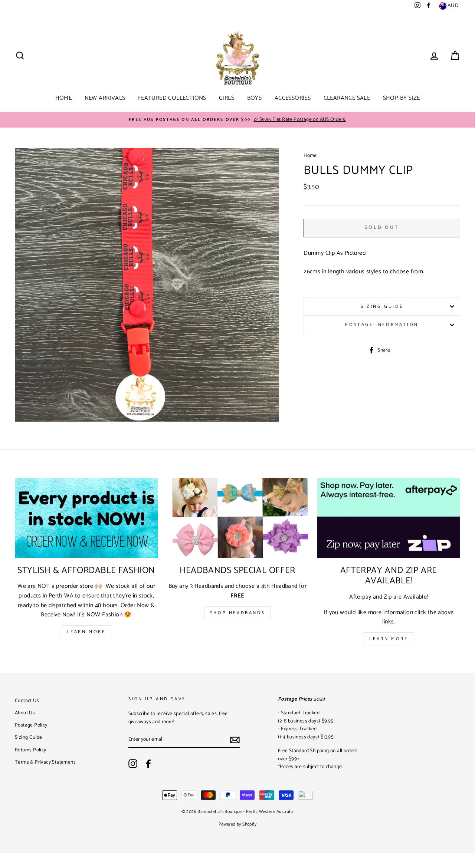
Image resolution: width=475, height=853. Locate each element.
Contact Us (27, 700)
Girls (226, 98)
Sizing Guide (382, 306)
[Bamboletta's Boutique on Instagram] (132, 763)
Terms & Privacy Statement (45, 762)
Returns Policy (30, 750)
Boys (254, 98)
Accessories (293, 98)
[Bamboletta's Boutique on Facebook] (148, 763)
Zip (388, 597)
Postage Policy (31, 725)
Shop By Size (401, 98)
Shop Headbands (237, 612)
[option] (237, 120)
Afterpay (360, 597)
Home (63, 98)
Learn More (86, 631)
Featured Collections (172, 98)
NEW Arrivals (105, 98)
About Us (25, 713)
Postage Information (381, 324)
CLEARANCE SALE (347, 98)
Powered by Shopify (237, 824)
